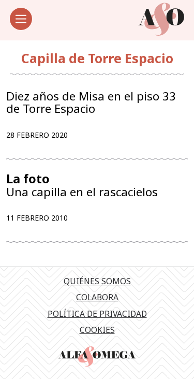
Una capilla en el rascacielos (82, 185)
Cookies (97, 330)
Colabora (97, 297)
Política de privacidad (97, 313)
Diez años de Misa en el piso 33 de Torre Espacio (91, 102)
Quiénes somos (97, 281)
